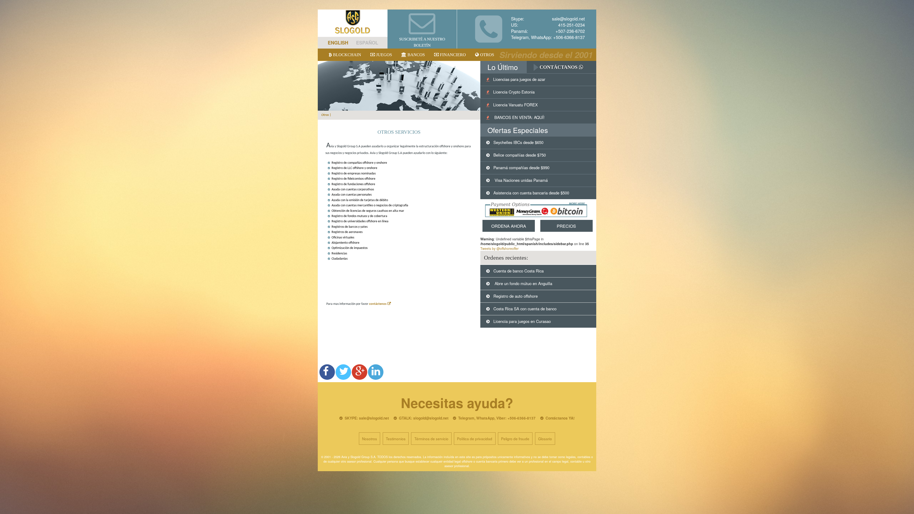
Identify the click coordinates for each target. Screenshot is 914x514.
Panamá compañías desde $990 (521, 167)
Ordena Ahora (508, 226)
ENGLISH (338, 42)
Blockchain (346, 54)
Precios (566, 226)
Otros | (326, 115)
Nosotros (369, 438)
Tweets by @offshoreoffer (499, 248)
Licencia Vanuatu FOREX (515, 105)
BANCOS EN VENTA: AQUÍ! (519, 117)
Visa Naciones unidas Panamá (520, 180)
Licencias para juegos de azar (519, 79)
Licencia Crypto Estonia (514, 92)
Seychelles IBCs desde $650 (518, 142)
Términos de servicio (431, 438)
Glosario (545, 438)
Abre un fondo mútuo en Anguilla (522, 283)
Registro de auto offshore (515, 296)
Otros (486, 54)
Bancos (415, 54)
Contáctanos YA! (560, 418)
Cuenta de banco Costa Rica (518, 271)
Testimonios (396, 438)
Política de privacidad (474, 438)
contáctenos (378, 304)
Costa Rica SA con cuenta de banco (524, 308)
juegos (383, 54)
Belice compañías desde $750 (519, 155)
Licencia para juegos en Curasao (522, 321)
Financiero (452, 54)
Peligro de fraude (515, 438)
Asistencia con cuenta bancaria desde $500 (531, 193)
